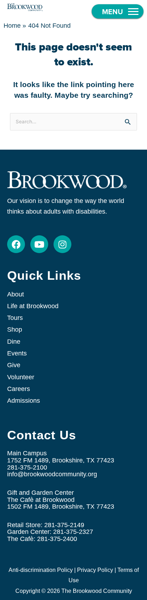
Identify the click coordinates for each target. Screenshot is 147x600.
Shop (14, 329)
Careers (18, 388)
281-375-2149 (64, 525)
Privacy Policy (95, 570)
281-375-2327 (73, 531)
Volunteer (20, 377)
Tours (15, 317)
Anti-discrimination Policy (41, 570)
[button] (117, 11)
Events (17, 353)
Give (13, 365)
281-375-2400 (57, 538)
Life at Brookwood (33, 306)
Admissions (23, 400)
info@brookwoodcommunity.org (52, 474)
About (15, 294)
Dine (13, 341)
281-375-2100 (27, 467)
